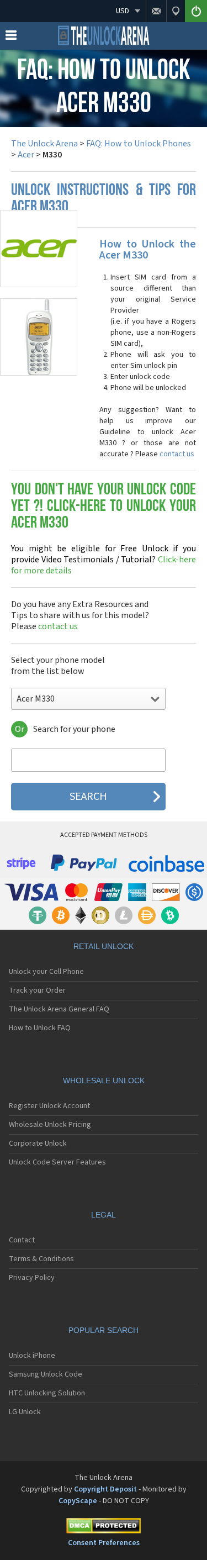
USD (122, 11)
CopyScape (78, 1500)
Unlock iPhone (32, 1355)
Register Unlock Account (49, 1105)
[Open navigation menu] (11, 37)
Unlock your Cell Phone (46, 971)
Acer (26, 155)
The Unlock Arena (44, 144)
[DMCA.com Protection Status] (103, 1527)
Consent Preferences (104, 1542)
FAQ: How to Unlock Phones (138, 144)
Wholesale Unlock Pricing (50, 1124)
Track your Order (37, 990)
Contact (22, 1240)
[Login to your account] (196, 11)
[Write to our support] (156, 11)
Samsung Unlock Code (45, 1374)
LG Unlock (25, 1411)
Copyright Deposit (105, 1489)
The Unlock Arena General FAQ (59, 1009)
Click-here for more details (103, 559)
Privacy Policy (32, 1277)
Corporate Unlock (38, 1143)
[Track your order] (175, 11)
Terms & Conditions (41, 1258)
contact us (177, 454)
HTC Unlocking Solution (47, 1393)
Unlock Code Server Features (57, 1162)
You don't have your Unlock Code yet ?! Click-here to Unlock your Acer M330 (103, 507)
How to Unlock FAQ (40, 1028)
